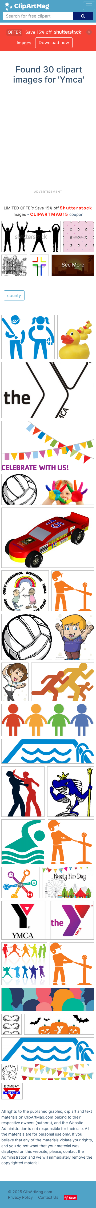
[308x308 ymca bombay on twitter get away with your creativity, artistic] (12, 1093)
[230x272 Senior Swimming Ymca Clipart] (70, 794)
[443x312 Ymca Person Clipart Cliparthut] (48, 540)
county (14, 295)
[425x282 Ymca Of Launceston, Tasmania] (67, 491)
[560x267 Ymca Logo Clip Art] (48, 923)
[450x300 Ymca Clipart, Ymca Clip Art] (48, 392)
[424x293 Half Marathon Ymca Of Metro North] (62, 684)
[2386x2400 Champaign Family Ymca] (19, 492)
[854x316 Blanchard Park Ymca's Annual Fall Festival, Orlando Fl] (59, 1026)
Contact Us (48, 1197)
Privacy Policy (20, 1197)
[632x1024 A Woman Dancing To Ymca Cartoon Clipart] (15, 684)
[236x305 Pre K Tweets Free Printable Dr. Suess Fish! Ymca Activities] (11, 1026)
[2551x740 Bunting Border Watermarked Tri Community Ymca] (57, 1074)
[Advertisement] (48, 139)
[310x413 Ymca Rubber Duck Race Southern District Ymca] (76, 339)
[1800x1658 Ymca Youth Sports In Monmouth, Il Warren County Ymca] (28, 339)
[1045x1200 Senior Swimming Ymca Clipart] (23, 844)
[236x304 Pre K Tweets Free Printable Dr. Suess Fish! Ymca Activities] (10, 1074)
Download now (54, 42)
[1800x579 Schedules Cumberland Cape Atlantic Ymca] (48, 754)
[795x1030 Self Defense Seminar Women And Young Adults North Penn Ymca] (23, 794)
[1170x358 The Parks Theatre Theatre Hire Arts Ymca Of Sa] (48, 1002)
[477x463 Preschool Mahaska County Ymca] (25, 593)
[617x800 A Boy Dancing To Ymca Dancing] (74, 639)
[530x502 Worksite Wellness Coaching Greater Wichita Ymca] (20, 885)
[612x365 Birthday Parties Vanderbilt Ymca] (48, 448)
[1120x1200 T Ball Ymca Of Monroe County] (73, 593)
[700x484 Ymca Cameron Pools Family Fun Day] (68, 884)
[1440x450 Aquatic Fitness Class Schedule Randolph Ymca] (48, 1052)
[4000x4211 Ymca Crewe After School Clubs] (24, 966)
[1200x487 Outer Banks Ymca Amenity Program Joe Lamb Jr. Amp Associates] (48, 722)
